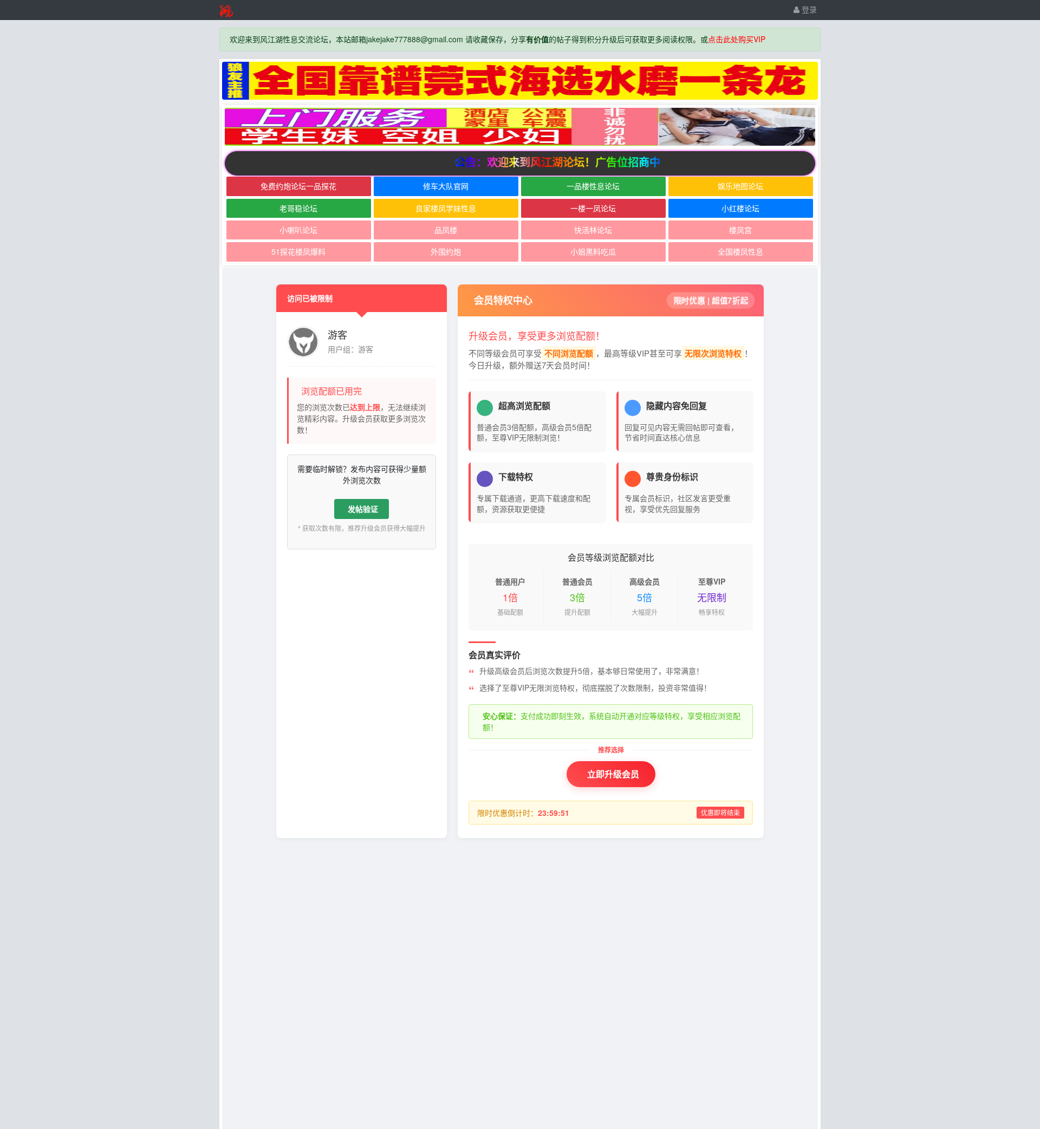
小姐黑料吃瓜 (593, 251)
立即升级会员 (613, 774)
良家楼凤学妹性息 (445, 208)
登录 (808, 9)
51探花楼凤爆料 (298, 251)
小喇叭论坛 (298, 229)
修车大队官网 (446, 185)
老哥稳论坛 (298, 208)
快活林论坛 (593, 229)
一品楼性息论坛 (593, 185)
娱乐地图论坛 (740, 185)
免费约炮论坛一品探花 (298, 185)
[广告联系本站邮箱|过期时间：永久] (520, 81)
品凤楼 (445, 229)
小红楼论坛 (740, 208)
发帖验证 (363, 508)
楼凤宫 (740, 229)
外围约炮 (446, 251)
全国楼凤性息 (740, 251)
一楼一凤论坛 (593, 208)
